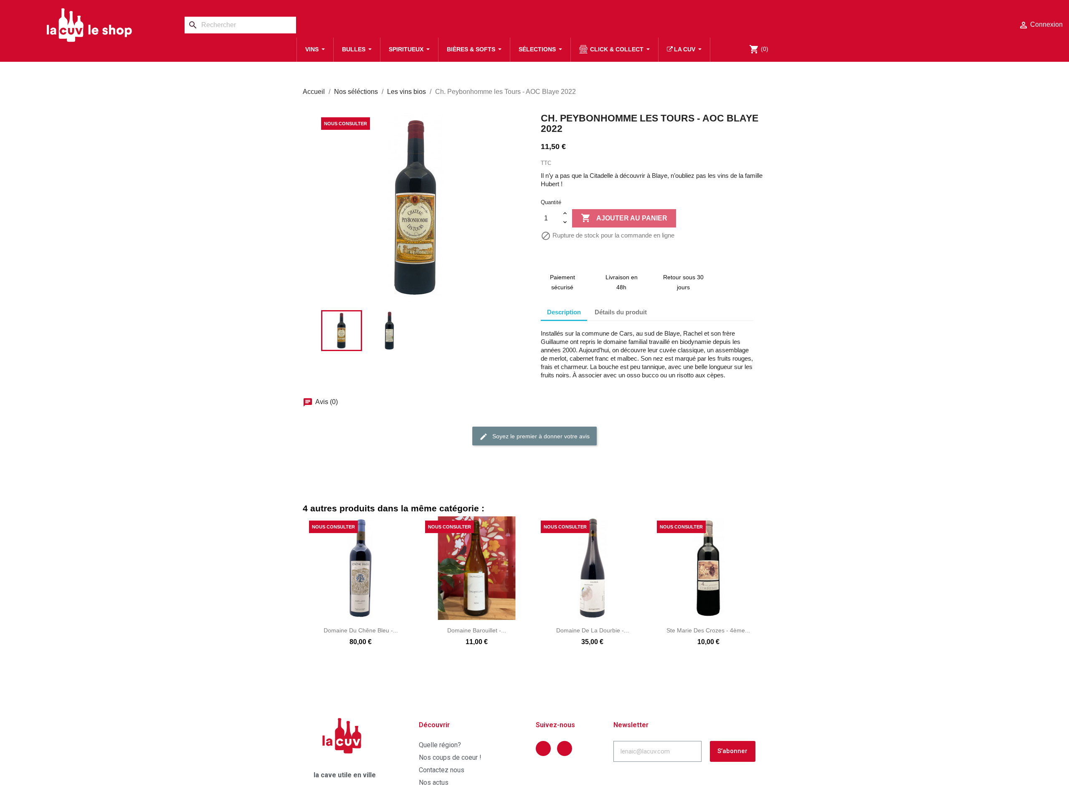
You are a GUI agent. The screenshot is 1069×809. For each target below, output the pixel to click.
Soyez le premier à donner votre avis (540, 436)
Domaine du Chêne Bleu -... (361, 630)
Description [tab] (564, 312)
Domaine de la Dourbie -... (592, 630)
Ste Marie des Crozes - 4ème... (708, 630)
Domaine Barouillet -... (476, 630)
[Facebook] (543, 748)
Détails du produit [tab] (621, 312)
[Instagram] (564, 748)
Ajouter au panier (624, 218)
